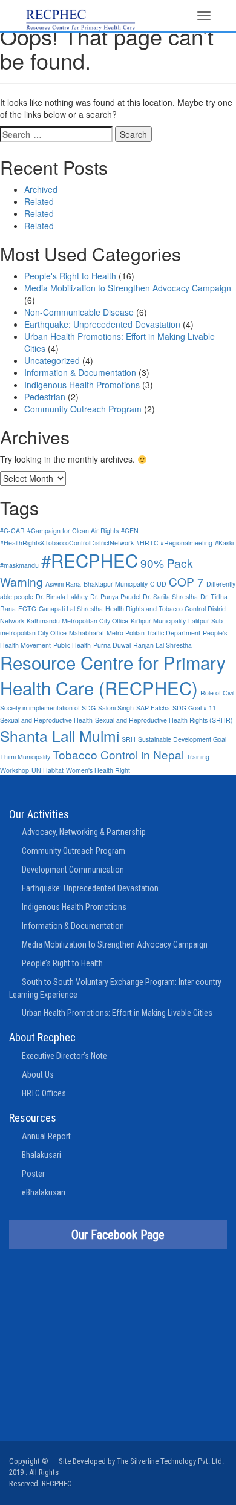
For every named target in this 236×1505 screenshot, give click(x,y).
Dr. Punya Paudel (115, 596)
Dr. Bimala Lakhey (62, 596)
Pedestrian (44, 397)
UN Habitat (47, 770)
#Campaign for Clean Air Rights (73, 530)
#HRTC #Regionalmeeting (174, 542)
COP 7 (186, 581)
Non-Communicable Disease (79, 312)
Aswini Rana (63, 583)
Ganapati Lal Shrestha (71, 608)
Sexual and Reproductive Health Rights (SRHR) (164, 719)
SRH (129, 739)
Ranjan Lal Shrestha (162, 644)
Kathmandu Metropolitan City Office (77, 620)
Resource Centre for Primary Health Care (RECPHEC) (113, 674)
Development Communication (73, 869)
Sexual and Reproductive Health (46, 719)
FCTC (27, 608)
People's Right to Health (70, 276)
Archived (40, 189)
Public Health (72, 644)
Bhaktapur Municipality (116, 583)
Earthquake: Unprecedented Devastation (102, 324)
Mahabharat (86, 632)
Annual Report (46, 1136)
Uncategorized (52, 360)
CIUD (158, 583)
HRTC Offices (44, 1093)
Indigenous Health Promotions (82, 385)
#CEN (130, 530)
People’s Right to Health (62, 963)
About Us (38, 1074)
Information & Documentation (80, 372)
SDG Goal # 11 (194, 707)
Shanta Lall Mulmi (59, 735)
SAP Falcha (153, 707)
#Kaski (224, 542)
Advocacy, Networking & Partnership (84, 832)
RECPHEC (57, 1483)
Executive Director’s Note (64, 1056)
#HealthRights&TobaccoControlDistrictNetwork (67, 542)
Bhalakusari (41, 1155)
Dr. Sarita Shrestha (170, 596)
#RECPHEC (89, 560)
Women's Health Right (98, 770)
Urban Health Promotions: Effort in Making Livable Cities (117, 1013)
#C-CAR (12, 530)
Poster (33, 1173)
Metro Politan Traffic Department (153, 632)
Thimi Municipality (25, 756)
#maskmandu (19, 565)
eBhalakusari (43, 1192)
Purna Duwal (112, 644)
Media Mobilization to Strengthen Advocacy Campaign (127, 288)
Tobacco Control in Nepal (118, 754)
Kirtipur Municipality (158, 620)
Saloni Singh (116, 707)
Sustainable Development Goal (182, 739)
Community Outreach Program (83, 409)
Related (39, 201)
